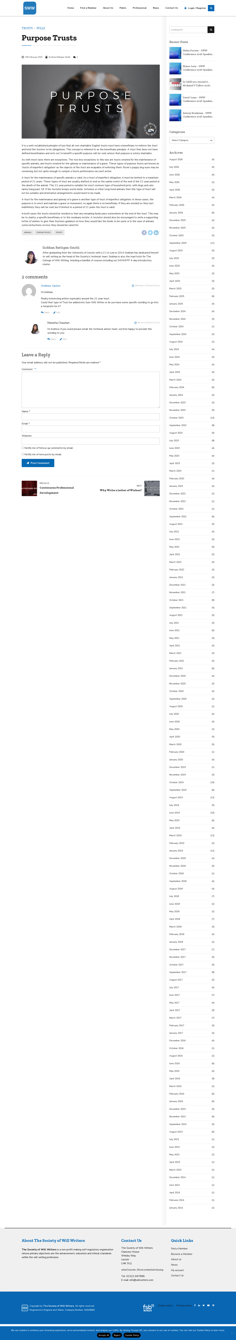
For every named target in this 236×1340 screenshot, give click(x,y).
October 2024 (176, 326)
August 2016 (176, 1055)
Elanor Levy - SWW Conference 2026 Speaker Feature (197, 68)
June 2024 (174, 357)
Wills (40, 28)
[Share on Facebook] (144, 232)
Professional (140, 7)
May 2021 (174, 638)
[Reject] (232, 1333)
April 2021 (174, 645)
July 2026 (174, 167)
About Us (108, 7)
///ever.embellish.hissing (150, 1270)
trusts (59, 232)
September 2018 (177, 881)
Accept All (104, 1335)
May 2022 (174, 546)
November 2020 (177, 683)
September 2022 (177, 516)
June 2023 (174, 448)
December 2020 (177, 675)
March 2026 (175, 197)
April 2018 (174, 919)
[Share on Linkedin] (156, 232)
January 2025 (176, 303)
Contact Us (171, 7)
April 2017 (174, 1010)
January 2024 (176, 395)
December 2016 (177, 1040)
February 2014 (176, 1200)
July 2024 (174, 349)
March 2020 (175, 744)
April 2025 (174, 281)
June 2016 (174, 1063)
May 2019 (174, 820)
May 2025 (174, 273)
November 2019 (177, 774)
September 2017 (177, 972)
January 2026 (176, 212)
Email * (26, 423)
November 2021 (177, 592)
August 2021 (176, 615)
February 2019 (176, 843)
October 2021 (176, 600)
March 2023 (175, 470)
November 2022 (177, 501)
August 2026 (176, 159)
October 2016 (176, 1048)
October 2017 (176, 964)
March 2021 (175, 653)
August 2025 (176, 250)
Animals (27, 232)
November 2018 (177, 865)
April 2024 (174, 372)
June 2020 (174, 721)
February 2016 (176, 1093)
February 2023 (176, 478)
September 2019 (177, 789)
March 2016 (175, 1086)
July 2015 (174, 1139)
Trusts (27, 28)
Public (123, 7)
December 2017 (177, 949)
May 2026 (174, 182)
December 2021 (177, 584)
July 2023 (174, 440)
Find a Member (88, 7)
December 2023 (177, 402)
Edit (58, 312)
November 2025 (177, 227)
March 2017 (175, 1017)
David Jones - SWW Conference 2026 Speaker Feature (197, 99)
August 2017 (176, 979)
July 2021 (174, 622)
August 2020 (176, 706)
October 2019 (176, 782)
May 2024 (174, 364)
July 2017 (174, 987)
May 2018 (174, 911)
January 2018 (176, 941)
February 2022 (176, 569)
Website (27, 436)
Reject (117, 1335)
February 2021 (176, 660)
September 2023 (177, 425)
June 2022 (174, 539)
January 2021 (176, 668)
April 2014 (174, 1192)
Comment (29, 369)
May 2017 (174, 1002)
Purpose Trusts (44, 232)
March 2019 (175, 835)
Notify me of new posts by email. (43, 454)
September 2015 (177, 1124)
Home (70, 7)
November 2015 (177, 1116)
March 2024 (175, 379)
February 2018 (176, 934)
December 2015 (177, 1109)
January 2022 (176, 577)
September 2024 (177, 334)
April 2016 (174, 1078)
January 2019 (176, 850)
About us (176, 1259)
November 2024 (177, 319)
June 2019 (174, 812)
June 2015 (174, 1147)
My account (177, 1270)
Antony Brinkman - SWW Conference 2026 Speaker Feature (197, 114)
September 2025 (177, 243)
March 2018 (175, 926)
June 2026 (174, 174)
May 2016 (174, 1071)
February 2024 (176, 387)
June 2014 (174, 1185)
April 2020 (174, 736)
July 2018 (174, 896)
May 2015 (174, 1154)
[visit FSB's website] (148, 1307)
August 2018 (176, 888)
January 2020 (176, 759)
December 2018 (177, 858)
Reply (46, 312)
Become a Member (181, 1254)
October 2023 (176, 417)
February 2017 (176, 1025)
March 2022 (175, 562)
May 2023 (174, 455)
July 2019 (174, 805)
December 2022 (177, 493)
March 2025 (175, 288)
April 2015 (174, 1162)
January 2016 (176, 1101)
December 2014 (177, 1177)
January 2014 (176, 1207)
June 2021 (174, 630)
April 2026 (174, 189)
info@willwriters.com (141, 1280)
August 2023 (176, 432)
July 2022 (174, 531)
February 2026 (176, 205)
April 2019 (174, 827)
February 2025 (176, 296)
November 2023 (177, 410)
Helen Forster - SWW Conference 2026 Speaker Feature (197, 52)
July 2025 (174, 258)
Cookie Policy (132, 1335)
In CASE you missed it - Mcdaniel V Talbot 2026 (196, 83)
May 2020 (174, 729)
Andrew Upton (50, 286)
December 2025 (177, 220)
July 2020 (174, 713)
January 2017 (176, 1033)
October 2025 (176, 235)
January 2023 (176, 486)
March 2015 (175, 1169)
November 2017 (177, 957)
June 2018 (174, 903)
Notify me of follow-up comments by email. (48, 448)
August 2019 (176, 797)
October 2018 (176, 873)
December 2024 (177, 311)
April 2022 (174, 554)
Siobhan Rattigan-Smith (59, 57)
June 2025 (174, 265)
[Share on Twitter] (150, 232)
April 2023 (174, 463)
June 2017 (174, 995)
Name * (26, 411)
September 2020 (177, 698)
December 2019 (177, 767)
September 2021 (177, 607)
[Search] (211, 8)
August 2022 (176, 524)
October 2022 (176, 508)
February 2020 (176, 751)
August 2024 (176, 341)
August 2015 (176, 1131)
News (156, 7)
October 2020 (176, 691)
